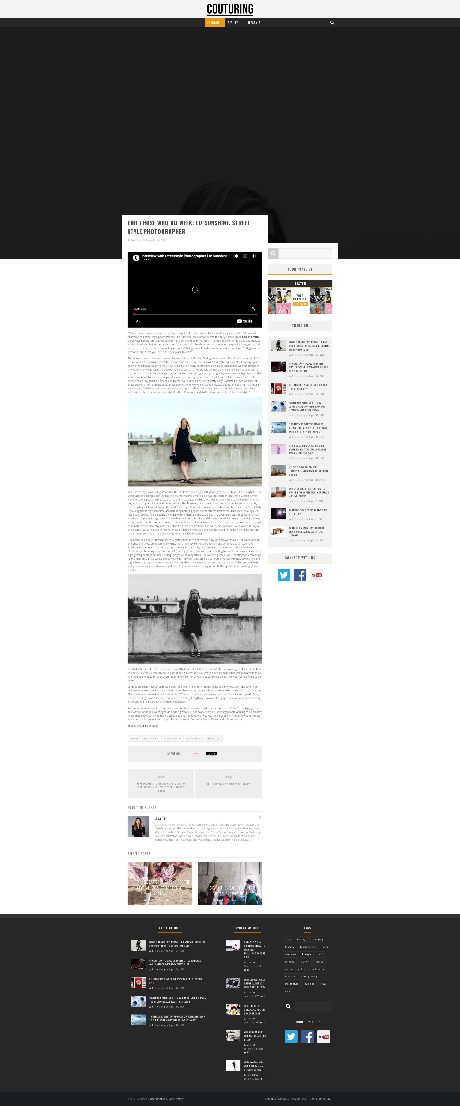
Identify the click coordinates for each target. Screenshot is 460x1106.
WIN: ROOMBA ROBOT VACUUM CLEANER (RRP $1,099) (255, 1035)
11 (248, 969)
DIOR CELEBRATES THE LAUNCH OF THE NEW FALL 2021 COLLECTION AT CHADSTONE (162, 888)
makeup (290, 961)
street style (213, 738)
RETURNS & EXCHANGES (277, 1098)
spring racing (309, 976)
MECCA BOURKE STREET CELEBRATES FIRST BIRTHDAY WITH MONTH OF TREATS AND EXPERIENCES (309, 492)
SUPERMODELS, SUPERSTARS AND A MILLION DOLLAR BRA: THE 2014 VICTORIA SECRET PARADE (161, 787)
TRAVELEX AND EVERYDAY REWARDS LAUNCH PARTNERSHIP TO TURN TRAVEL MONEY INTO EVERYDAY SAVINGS (308, 428)
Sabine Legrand (149, 725)
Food (325, 947)
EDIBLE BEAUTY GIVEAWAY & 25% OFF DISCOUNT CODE (254, 1009)
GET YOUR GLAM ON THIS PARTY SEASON (228, 783)
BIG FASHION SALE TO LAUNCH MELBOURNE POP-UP (232, 891)
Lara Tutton (252, 1074)
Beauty (233, 22)
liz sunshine (151, 738)
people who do (173, 738)
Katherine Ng (298, 354)
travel (324, 983)
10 (248, 1052)
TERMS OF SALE (298, 1098)
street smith (194, 738)
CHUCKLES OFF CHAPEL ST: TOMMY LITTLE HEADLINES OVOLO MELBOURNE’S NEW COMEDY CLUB (308, 367)
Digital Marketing (156, 1098)
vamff (288, 991)
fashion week (308, 947)
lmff (320, 954)
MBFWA (305, 961)
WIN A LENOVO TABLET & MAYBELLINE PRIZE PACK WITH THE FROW (254, 983)
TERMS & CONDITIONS (320, 1098)
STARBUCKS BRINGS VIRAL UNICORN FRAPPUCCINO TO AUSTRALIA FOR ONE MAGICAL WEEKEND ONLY (307, 449)
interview (290, 954)
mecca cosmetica (295, 969)
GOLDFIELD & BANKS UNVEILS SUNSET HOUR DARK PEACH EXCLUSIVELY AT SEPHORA (307, 531)
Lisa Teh (135, 240)
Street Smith (250, 337)
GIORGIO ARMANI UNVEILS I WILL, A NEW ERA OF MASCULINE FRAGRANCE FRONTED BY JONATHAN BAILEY (309, 345)
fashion (134, 738)
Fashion (213, 22)
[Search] (333, 22)
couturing (317, 939)
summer (309, 983)
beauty (301, 939)
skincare (290, 976)
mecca (319, 961)
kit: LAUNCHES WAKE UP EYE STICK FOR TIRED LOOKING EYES (308, 387)
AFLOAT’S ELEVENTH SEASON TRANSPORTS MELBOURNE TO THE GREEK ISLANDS (308, 471)
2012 (288, 939)
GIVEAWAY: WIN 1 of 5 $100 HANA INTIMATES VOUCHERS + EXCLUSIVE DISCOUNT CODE (254, 949)
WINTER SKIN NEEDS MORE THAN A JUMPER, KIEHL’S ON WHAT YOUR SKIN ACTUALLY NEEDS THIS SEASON (307, 406)
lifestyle (307, 954)
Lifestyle (253, 22)
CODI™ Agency (176, 1098)
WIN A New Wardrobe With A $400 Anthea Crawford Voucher (253, 1066)
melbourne (318, 969)
